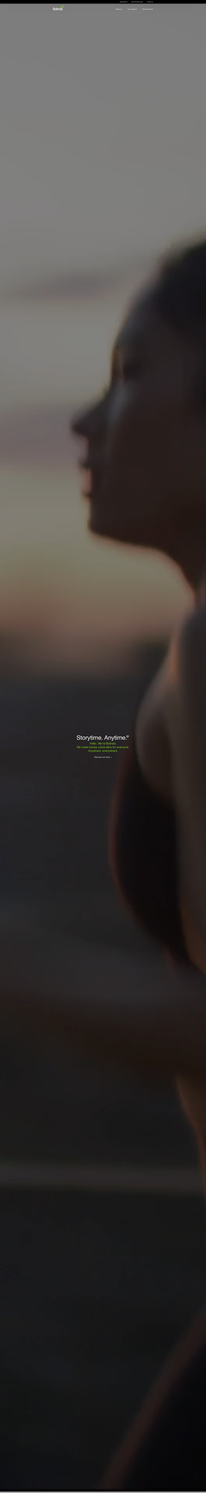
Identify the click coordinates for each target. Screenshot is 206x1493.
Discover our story (102, 757)
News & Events (148, 9)
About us (119, 9)
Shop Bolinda (123, 1)
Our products (132, 9)
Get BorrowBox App (137, 1)
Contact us (150, 1)
